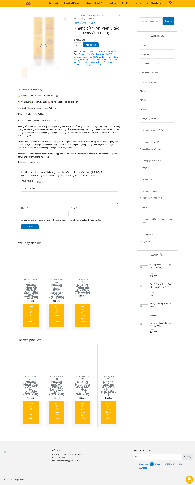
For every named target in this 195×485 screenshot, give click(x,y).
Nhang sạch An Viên (94, 3)
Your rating (27, 181)
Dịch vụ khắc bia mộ (149, 73)
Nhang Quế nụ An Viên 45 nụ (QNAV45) (108, 388)
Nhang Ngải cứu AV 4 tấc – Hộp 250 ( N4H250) (82, 388)
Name (24, 208)
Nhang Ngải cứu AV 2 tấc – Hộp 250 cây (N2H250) (30, 388)
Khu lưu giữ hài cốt (148, 82)
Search (168, 21)
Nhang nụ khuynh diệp (151, 142)
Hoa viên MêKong (71, 3)
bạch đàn (90, 54)
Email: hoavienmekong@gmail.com (65, 461)
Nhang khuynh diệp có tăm (153, 130)
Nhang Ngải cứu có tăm (152, 161)
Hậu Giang (99, 54)
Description (23, 89)
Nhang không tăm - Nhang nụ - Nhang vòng (157, 221)
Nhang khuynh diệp (148, 118)
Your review (28, 188)
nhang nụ (78, 60)
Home (76, 16)
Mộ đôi (143, 100)
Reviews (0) (36, 89)
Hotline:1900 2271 (59, 458)
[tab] (23, 89)
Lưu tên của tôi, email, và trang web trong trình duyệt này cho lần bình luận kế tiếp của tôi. (62, 220)
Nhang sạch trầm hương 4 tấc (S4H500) (56, 291)
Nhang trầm (83, 62)
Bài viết (125, 3)
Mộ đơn (143, 109)
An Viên (82, 54)
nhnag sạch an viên (98, 62)
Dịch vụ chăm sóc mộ (149, 63)
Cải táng (143, 45)
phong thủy (111, 62)
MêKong (96, 57)
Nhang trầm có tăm (150, 235)
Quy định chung (154, 3)
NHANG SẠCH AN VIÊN (90, 16)
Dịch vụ (112, 3)
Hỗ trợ (138, 3)
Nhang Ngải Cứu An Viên (151, 149)
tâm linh (86, 65)
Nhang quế (87, 60)
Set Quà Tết (145, 241)
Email (74, 208)
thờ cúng (103, 65)
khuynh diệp (87, 57)
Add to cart (91, 45)
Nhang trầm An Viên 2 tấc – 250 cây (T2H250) (31, 291)
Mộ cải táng (145, 91)
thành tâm (94, 65)
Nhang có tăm (148, 179)
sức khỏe (77, 65)
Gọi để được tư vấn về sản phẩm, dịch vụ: (67, 455)
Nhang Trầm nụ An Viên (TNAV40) (82, 288)
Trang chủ (53, 3)
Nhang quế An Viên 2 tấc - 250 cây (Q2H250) (56, 388)
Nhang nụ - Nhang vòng (152, 191)
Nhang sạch (98, 60)
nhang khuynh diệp (109, 57)
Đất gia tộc (144, 54)
